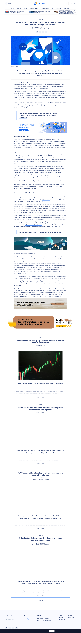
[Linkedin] (43, 32)
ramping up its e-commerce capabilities (45, 215)
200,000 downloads (54, 265)
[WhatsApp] (46, 32)
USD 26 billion (46, 199)
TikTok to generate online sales (33, 224)
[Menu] (6, 3)
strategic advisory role (45, 292)
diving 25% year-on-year (53, 93)
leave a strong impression (29, 204)
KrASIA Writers (43, 477)
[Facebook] (37, 32)
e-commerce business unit (41, 196)
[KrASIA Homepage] (39, 3)
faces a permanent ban (42, 95)
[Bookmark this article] (48, 29)
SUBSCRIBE (72, 3)
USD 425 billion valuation (34, 290)
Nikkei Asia (42, 345)
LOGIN (65, 3)
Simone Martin (40, 27)
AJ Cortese (46, 27)
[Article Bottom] (40, 303)
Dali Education (18, 280)
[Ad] (40, 322)
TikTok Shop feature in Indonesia (44, 219)
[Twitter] (40, 32)
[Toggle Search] (13, 3)
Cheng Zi (43, 412)
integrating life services (37, 139)
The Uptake (42, 608)
